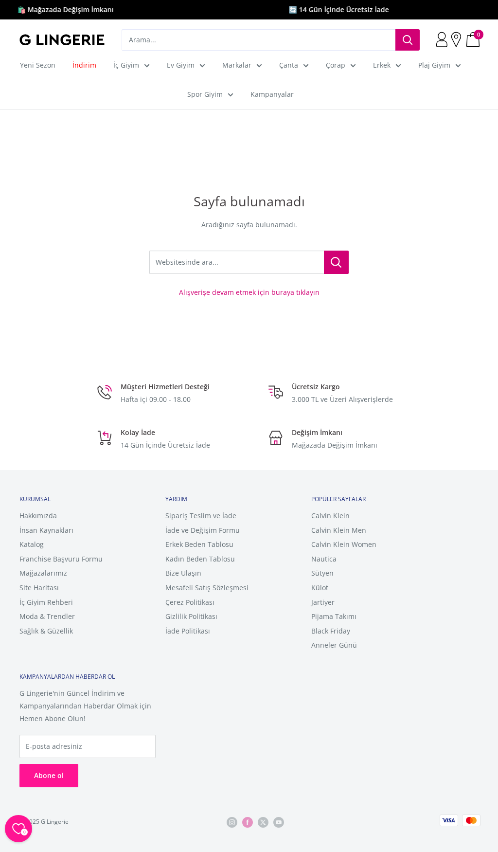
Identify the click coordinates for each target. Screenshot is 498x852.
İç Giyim (126, 65)
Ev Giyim (181, 65)
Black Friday (330, 630)
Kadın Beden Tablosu (200, 558)
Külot (319, 587)
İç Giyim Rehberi (46, 602)
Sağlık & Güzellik (46, 630)
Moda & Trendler (47, 616)
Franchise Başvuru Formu (61, 558)
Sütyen (322, 573)
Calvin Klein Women (343, 544)
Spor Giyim (205, 94)
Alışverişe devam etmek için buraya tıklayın (249, 292)
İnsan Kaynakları (46, 530)
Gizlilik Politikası (191, 616)
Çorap (335, 65)
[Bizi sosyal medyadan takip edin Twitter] (263, 822)
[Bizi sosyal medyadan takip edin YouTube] (278, 822)
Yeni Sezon (37, 65)
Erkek (382, 65)
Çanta (288, 65)
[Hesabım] (442, 40)
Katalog (31, 544)
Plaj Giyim (434, 65)
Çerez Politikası (189, 602)
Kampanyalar (272, 94)
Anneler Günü (334, 645)
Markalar (236, 65)
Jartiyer (323, 602)
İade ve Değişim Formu (202, 530)
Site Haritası (39, 587)
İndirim (84, 65)
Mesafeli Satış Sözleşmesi (207, 587)
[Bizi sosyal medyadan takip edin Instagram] (232, 822)
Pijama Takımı (333, 616)
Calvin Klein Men (338, 530)
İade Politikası (187, 630)
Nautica (324, 558)
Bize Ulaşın (183, 573)
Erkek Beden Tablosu (199, 544)
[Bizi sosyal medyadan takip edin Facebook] (247, 822)
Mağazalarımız (43, 573)
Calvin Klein (330, 515)
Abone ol (49, 775)
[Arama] (407, 40)
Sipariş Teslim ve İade (200, 515)
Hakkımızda (38, 515)
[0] (473, 40)
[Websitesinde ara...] (336, 262)
